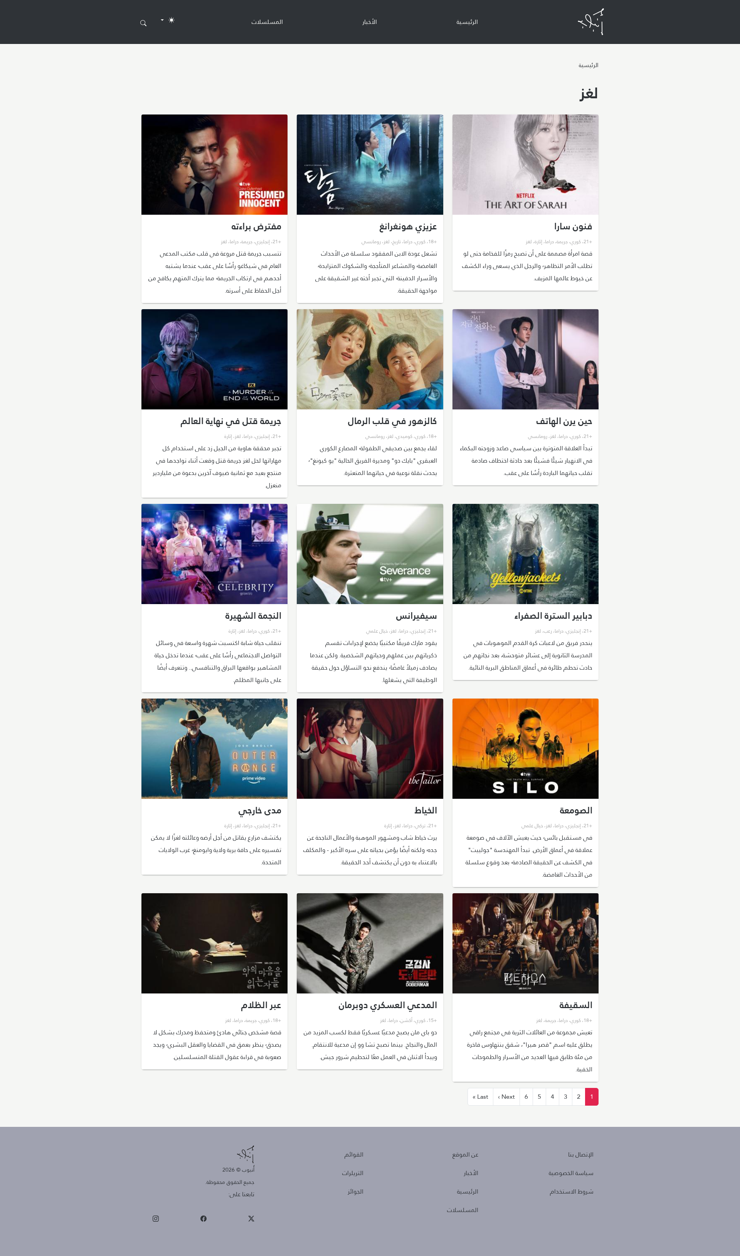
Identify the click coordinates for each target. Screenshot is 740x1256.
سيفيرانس (416, 615)
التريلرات (352, 1173)
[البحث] (143, 23)
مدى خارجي (260, 810)
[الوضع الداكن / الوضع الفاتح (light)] (167, 20)
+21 (588, 241)
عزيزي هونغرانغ (408, 226)
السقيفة (576, 1005)
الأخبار (369, 22)
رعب (548, 630)
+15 (432, 1020)
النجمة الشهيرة (253, 615)
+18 (432, 241)
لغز (529, 241)
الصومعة (576, 810)
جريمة (562, 241)
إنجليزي (262, 241)
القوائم (354, 1154)
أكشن (406, 1020)
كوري (575, 241)
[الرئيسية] (590, 21)
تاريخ (396, 241)
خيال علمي (377, 630)
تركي (420, 825)
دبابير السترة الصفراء (553, 615)
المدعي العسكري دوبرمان (388, 1005)
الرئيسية (467, 22)
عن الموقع (465, 1154)
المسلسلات (267, 22)
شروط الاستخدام (572, 1191)
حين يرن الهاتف (564, 420)
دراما (549, 241)
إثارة (538, 241)
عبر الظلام (261, 1005)
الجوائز (355, 1191)
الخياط (426, 810)
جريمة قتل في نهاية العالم (231, 420)
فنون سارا (573, 226)
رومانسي (371, 241)
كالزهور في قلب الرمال (392, 420)
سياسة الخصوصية (571, 1173)
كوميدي (404, 436)
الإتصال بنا (581, 1154)
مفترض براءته (256, 226)
